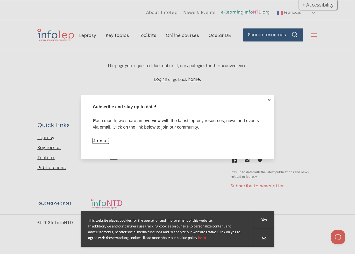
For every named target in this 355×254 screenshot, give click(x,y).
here (202, 238)
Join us (101, 141)
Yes (264, 220)
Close (269, 100)
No (264, 238)
